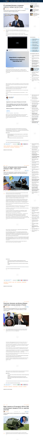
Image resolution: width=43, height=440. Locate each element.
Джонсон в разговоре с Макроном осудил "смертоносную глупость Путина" (17, 376)
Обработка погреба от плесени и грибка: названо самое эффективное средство (35, 45)
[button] (4, 1)
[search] (39, 1)
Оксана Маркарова (6, 283)
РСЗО (15, 282)
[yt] (21, 144)
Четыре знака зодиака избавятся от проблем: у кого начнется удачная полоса (35, 51)
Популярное (32, 37)
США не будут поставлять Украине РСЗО (23, 229)
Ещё (38, 37)
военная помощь (19, 282)
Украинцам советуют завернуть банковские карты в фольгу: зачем (35, 40)
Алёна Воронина (7, 170)
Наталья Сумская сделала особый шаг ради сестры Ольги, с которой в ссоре (35, 48)
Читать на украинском (26, 165)
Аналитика (35, 8)
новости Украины (20, 386)
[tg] (20, 144)
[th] (18, 144)
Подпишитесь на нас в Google (27, 8)
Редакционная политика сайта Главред (15, 142)
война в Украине (5, 282)
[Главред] (7, 1)
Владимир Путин (10, 386)
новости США (9, 282)
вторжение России (24, 282)
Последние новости (34, 53)
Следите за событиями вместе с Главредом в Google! (8, 144)
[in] (27, 144)
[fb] (23, 144)
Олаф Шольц (24, 386)
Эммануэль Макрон (15, 386)
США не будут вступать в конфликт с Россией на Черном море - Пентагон (17, 260)
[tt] (24, 144)
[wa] (17, 144)
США (27, 192)
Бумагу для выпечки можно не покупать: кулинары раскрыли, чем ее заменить (35, 42)
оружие (13, 282)
